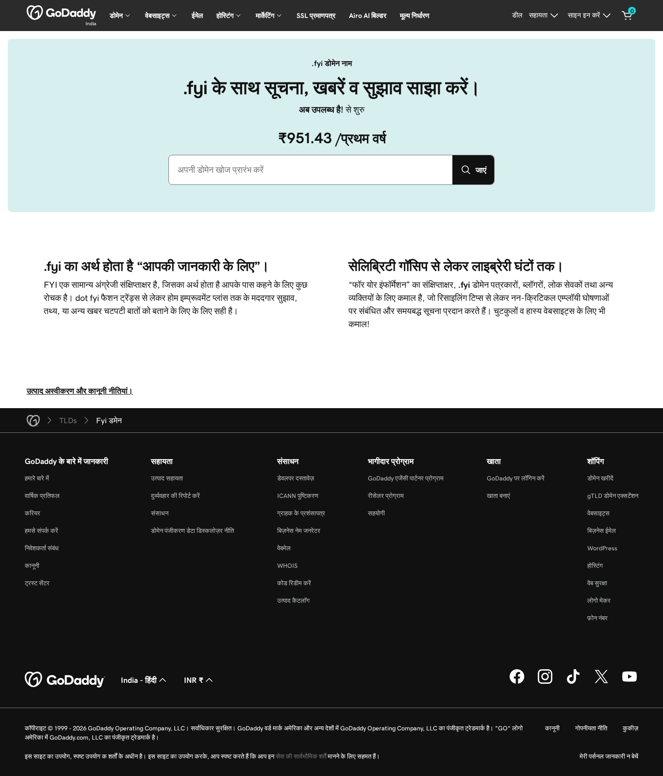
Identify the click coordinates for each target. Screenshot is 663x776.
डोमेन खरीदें (600, 478)
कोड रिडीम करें (294, 583)
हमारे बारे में (37, 478)
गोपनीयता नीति (591, 728)
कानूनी (32, 565)
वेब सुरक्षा (597, 583)
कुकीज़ (630, 728)
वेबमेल (284, 548)
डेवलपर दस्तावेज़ (295, 478)
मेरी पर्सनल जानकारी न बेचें (609, 756)
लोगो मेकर (599, 600)
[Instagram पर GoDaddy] (545, 682)
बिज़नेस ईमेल (601, 531)
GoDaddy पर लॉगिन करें (516, 478)
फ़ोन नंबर (597, 618)
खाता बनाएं (498, 496)
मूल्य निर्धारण (415, 15)
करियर (32, 513)
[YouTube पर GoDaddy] (629, 682)
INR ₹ (193, 680)
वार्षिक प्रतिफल (42, 496)
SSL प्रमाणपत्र (316, 15)
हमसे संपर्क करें (41, 531)
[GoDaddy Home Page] (65, 680)
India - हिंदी (139, 680)
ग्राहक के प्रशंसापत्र (301, 513)
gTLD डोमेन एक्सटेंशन (612, 496)
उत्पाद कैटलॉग (293, 600)
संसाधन (159, 513)
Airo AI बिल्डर (367, 15)
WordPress (602, 548)
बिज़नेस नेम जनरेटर (298, 531)
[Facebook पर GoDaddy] (517, 682)
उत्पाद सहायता (167, 478)
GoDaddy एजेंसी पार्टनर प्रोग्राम (406, 478)
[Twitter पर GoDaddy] (601, 682)
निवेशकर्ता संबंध (42, 548)
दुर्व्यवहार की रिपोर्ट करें (175, 496)
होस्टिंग (595, 565)
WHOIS (287, 565)
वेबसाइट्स (598, 513)
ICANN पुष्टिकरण (297, 496)
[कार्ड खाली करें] (627, 15)
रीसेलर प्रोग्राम (386, 496)
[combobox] (310, 169)
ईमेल (197, 15)
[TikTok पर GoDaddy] (573, 682)
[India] (61, 12)
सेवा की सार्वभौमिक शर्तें (301, 756)
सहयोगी (376, 513)
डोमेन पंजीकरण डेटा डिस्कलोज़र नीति (192, 531)
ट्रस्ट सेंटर (37, 583)
